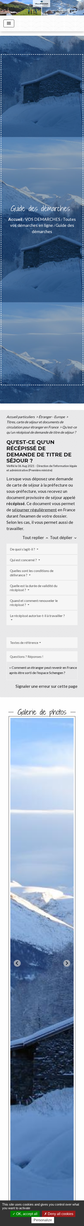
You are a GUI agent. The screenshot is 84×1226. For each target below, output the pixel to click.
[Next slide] (66, 963)
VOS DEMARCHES (42, 219)
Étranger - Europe (52, 417)
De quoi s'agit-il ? (23, 549)
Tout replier (35, 537)
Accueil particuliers (20, 417)
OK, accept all (26, 1214)
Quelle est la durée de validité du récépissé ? (33, 588)
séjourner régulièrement (34, 509)
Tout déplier (64, 537)
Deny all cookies (60, 1214)
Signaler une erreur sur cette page (47, 686)
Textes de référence (24, 643)
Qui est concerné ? (23, 560)
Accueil (15, 219)
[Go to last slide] (17, 963)
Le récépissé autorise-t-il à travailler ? (37, 616)
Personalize (43, 1220)
